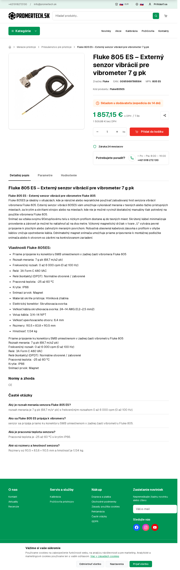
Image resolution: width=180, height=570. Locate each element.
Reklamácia (98, 511)
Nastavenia (117, 564)
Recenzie (13, 506)
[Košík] (166, 16)
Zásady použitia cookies (106, 506)
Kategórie (23, 31)
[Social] (136, 527)
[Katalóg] (9, 47)
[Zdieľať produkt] (164, 115)
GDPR (95, 521)
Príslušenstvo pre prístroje (56, 47)
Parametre (45, 175)
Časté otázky (99, 516)
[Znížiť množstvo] (97, 132)
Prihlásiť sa (160, 4)
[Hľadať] (156, 16)
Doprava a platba (101, 496)
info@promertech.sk (45, 4)
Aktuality (13, 501)
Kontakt (12, 496)
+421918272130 (17, 4)
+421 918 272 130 (148, 160)
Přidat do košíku (152, 132)
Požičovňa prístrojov (62, 501)
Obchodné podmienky (104, 501)
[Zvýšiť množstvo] (117, 132)
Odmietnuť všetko (90, 564)
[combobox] (106, 15)
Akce (118, 31)
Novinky (106, 31)
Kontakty (163, 31)
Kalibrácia (131, 31)
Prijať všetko (141, 564)
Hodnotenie (69, 175)
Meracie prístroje (26, 47)
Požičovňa (148, 31)
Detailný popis (19, 175)
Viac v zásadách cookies (104, 556)
